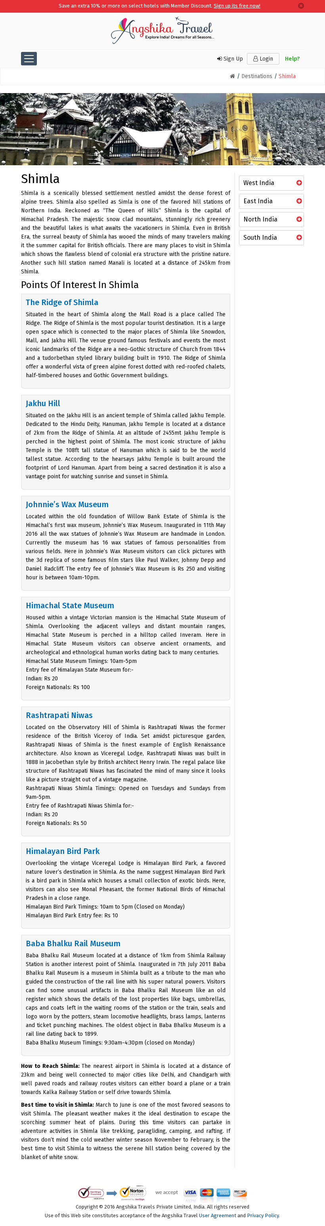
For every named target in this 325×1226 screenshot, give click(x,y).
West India (258, 183)
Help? (292, 58)
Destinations (256, 76)
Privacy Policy (263, 1215)
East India (258, 201)
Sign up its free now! (237, 6)
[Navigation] (29, 58)
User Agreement (217, 1215)
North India (260, 219)
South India (260, 237)
